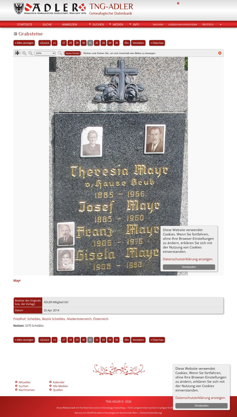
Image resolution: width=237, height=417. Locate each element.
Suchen (98, 24)
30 (83, 43)
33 (103, 43)
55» (127, 43)
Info (136, 24)
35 (116, 43)
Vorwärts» (138, 43)
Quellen (58, 390)
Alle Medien (60, 386)
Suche (47, 24)
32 (96, 43)
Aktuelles (25, 382)
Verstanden (201, 405)
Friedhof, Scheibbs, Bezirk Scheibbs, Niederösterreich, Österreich (60, 319)
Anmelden (69, 24)
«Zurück (44, 43)
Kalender (59, 382)
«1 (54, 43)
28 (70, 43)
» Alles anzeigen (24, 43)
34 (110, 43)
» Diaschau (157, 43)
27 (63, 43)
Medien (118, 24)
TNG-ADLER (111, 6)
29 (77, 43)
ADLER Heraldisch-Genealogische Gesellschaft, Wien (112, 412)
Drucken (158, 24)
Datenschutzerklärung (151, 412)
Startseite (24, 24)
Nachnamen (27, 390)
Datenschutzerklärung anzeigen (200, 397)
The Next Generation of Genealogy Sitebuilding (102, 407)
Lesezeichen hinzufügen (182, 24)
